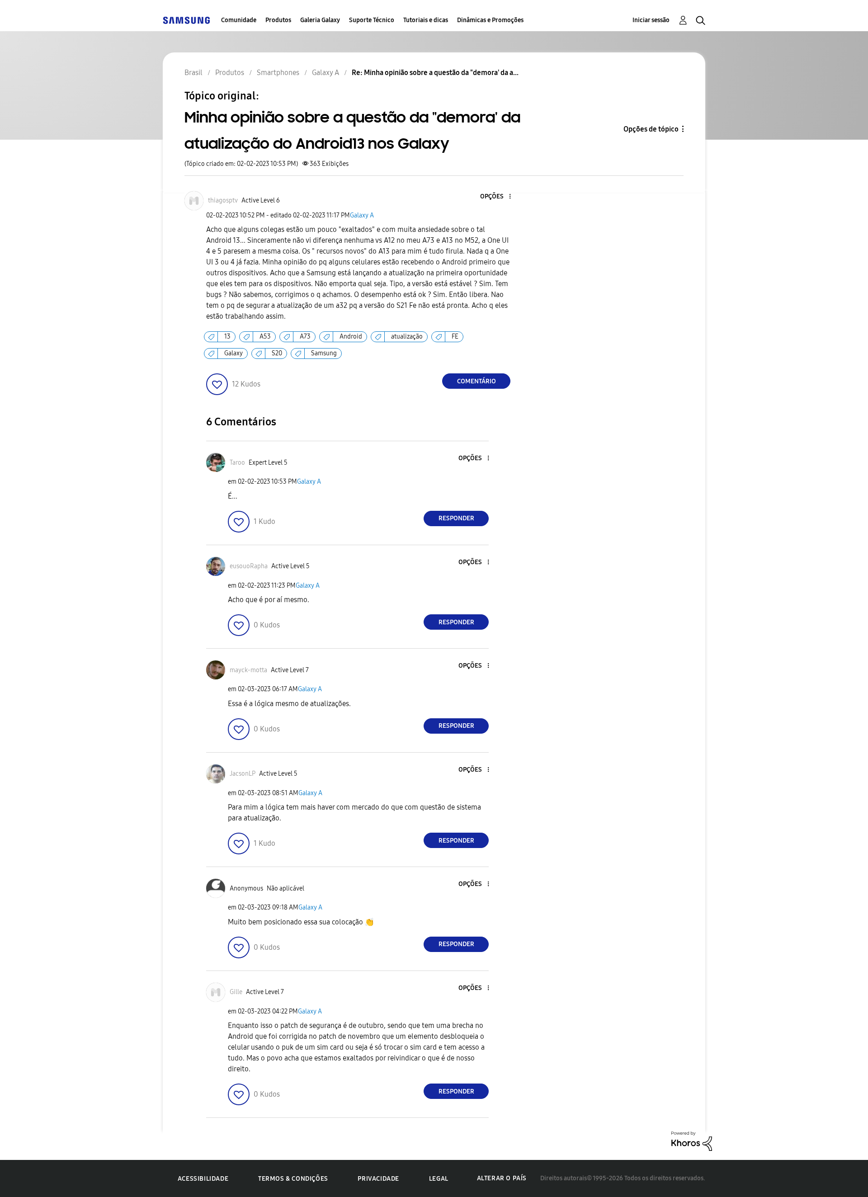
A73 (305, 336)
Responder (456, 518)
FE (455, 336)
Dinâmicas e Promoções (490, 20)
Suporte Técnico (371, 20)
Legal (438, 1179)
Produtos (278, 20)
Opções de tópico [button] (651, 129)
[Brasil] (186, 20)
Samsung (324, 353)
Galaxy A (362, 215)
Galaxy (233, 353)
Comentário (476, 381)
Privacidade (378, 1179)
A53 (265, 336)
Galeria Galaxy (320, 20)
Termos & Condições (293, 1179)
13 (227, 336)
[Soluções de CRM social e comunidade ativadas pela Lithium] (691, 1140)
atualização (407, 336)
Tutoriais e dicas (425, 20)
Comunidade (238, 20)
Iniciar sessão (651, 20)
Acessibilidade (203, 1179)
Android (351, 336)
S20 (277, 353)
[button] (495, 197)
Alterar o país (502, 1178)
